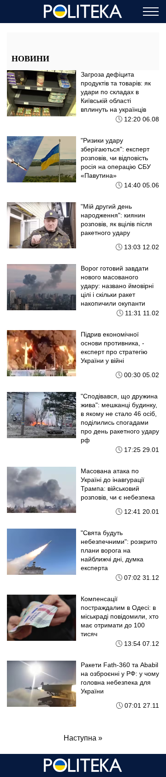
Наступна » (83, 738)
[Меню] (151, 11)
